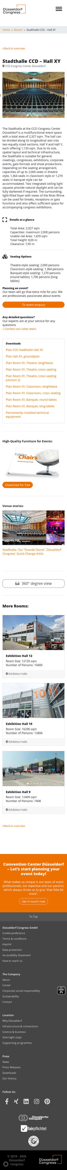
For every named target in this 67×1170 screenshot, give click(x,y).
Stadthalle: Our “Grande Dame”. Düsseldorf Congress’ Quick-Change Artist (31, 552)
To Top (33, 916)
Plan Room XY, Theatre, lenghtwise (29, 363)
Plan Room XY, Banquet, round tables (31, 400)
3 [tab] (33, 114)
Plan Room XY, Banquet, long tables (30, 406)
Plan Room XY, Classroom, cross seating (33, 393)
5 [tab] (40, 114)
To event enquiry (33, 305)
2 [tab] (30, 114)
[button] (6, 1164)
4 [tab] (37, 114)
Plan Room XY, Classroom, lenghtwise (31, 386)
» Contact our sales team (19, 329)
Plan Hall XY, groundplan (23, 356)
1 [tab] (27, 114)
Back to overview (14, 48)
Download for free (17, 485)
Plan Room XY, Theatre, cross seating (31, 369)
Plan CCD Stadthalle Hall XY (24, 350)
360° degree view (36, 583)
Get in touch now (33, 901)
